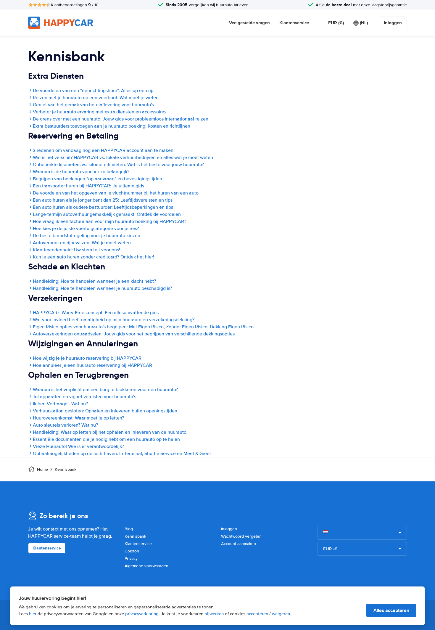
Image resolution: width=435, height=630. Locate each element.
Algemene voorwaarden (146, 565)
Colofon (132, 551)
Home (42, 469)
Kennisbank (135, 536)
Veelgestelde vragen (249, 23)
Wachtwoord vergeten (241, 536)
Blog (129, 528)
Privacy (131, 558)
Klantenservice (294, 23)
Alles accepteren (391, 610)
